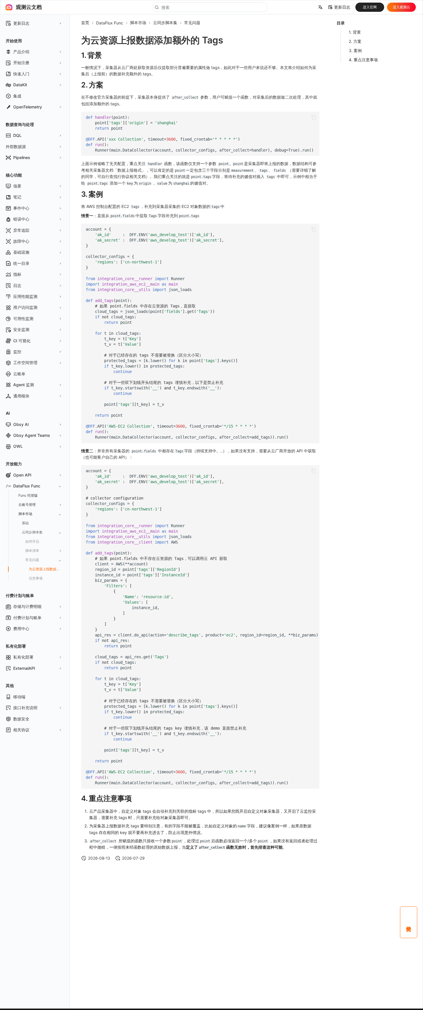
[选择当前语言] (320, 7)
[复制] (313, 117)
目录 (341, 22)
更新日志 (342, 7)
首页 (85, 22)
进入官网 (370, 7)
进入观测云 (401, 7)
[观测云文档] (9, 7)
